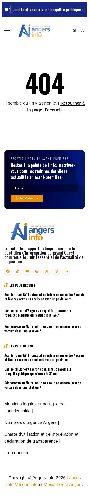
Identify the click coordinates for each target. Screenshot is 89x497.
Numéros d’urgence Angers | (31, 422)
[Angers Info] (33, 30)
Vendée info (26, 484)
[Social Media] (7, 271)
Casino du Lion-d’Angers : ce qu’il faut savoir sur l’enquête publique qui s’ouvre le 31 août (37, 313)
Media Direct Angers (63, 484)
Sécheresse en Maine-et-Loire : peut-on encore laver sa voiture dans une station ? (42, 329)
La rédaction (16, 452)
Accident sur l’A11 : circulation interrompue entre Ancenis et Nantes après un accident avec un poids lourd (44, 297)
